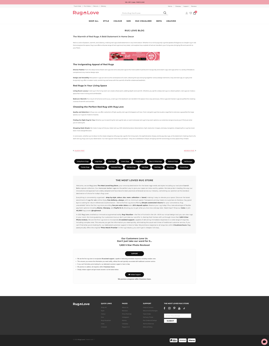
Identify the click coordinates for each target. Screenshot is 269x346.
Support (186, 6)
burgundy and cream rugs (159, 70)
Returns (96, 6)
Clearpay (178, 6)
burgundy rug (160, 42)
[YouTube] (179, 308)
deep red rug (162, 91)
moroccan (102, 188)
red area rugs (178, 112)
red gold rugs (151, 112)
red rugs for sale (121, 120)
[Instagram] (169, 308)
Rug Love (93, 186)
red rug (116, 128)
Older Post (80, 150)
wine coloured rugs (120, 70)
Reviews (193, 6)
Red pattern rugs (95, 77)
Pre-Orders (87, 6)
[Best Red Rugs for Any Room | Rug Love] (134, 56)
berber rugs (111, 188)
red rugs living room (146, 120)
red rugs (114, 42)
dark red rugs (105, 70)
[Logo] (86, 13)
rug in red (192, 42)
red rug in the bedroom (120, 99)
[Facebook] (164, 308)
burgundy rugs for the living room (127, 136)
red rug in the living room (98, 91)
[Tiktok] (184, 308)
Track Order (78, 6)
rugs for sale (92, 200)
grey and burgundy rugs (161, 136)
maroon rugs (175, 99)
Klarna (170, 6)
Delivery (103, 6)
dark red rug (77, 138)
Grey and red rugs (176, 77)
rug (150, 186)
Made (88, 339)
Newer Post (189, 150)
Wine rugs (163, 99)
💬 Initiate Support (134, 274)
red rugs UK (126, 112)
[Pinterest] (174, 308)
